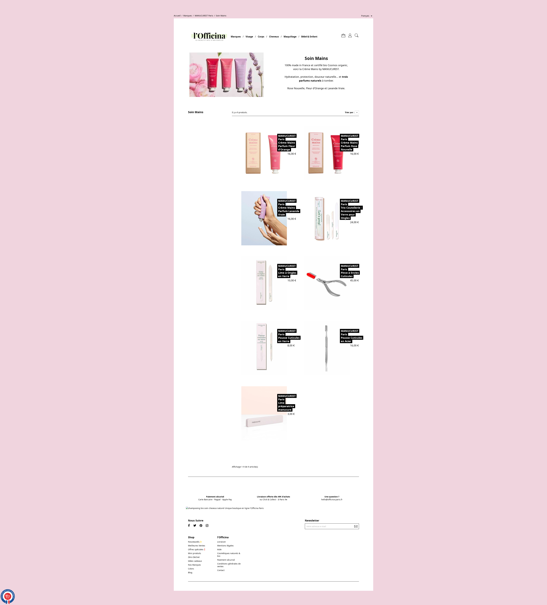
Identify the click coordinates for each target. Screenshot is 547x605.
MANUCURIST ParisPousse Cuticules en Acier (351, 336)
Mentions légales (225, 545)
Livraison (221, 541)
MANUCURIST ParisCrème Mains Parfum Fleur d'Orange (287, 142)
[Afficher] (271, 153)
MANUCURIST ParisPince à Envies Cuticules (350, 271)
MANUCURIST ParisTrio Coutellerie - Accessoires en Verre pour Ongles (351, 209)
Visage (249, 36)
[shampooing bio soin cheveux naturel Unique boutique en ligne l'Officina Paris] (225, 508)
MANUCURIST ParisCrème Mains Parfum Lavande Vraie (288, 207)
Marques (236, 36)
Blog (190, 572)
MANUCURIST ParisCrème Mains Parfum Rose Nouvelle (349, 142)
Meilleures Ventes (196, 545)
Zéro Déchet (194, 557)
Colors (191, 568)
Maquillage (290, 36)
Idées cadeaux (195, 561)
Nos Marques (194, 564)
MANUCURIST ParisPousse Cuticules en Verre (289, 336)
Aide (219, 549)
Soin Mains (195, 112)
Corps (261, 36)
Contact (220, 570)
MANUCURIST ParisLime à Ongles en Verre (287, 271)
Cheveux (274, 36)
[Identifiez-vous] (350, 34)
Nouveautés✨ (195, 541)
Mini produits (194, 553)
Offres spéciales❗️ (197, 549)
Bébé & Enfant (309, 36)
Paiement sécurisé (226, 559)
